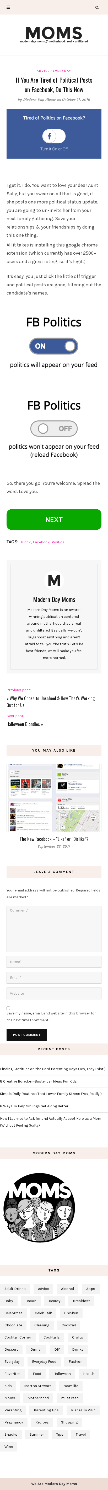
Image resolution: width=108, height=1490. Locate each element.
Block (26, 542)
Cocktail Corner (17, 1337)
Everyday (62, 70)
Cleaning (41, 1325)
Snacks (10, 1434)
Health (88, 1374)
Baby (8, 1301)
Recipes (42, 1422)
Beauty (55, 1301)
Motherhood (38, 1398)
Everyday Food (44, 1361)
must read (70, 1398)
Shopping (69, 1422)
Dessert (11, 1349)
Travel (81, 1434)
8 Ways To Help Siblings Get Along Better (34, 1106)
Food (37, 1374)
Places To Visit (83, 1410)
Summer (37, 1434)
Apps (90, 1289)
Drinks (78, 1349)
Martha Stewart (37, 1386)
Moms (9, 1398)
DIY (57, 1349)
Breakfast (81, 1301)
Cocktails (52, 1337)
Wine (8, 1446)
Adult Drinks (15, 1289)
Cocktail (69, 1325)
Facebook (41, 542)
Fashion (76, 1361)
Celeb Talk (43, 1313)
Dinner (36, 1349)
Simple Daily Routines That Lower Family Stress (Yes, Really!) (51, 1094)
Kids (8, 1386)
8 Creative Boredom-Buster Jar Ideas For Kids (38, 1081)
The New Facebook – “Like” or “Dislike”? (54, 839)
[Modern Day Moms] (54, 34)
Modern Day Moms (39, 99)
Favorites (12, 1374)
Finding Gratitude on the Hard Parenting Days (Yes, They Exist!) (53, 1069)
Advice (43, 70)
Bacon (30, 1301)
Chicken (71, 1313)
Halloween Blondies (23, 724)
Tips (59, 1434)
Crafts (77, 1337)
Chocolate (13, 1325)
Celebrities (13, 1313)
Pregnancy (13, 1422)
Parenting (12, 1410)
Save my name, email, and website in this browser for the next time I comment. (51, 1016)
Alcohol (67, 1289)
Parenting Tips (46, 1410)
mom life (70, 1386)
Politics (58, 542)
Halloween (62, 1374)
